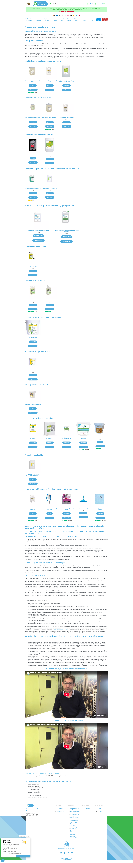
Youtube (100, 811)
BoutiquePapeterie (105, 19)
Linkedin (99, 808)
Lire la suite (33, 158)
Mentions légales (74, 827)
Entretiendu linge (69, 19)
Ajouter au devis (32, 89)
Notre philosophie (74, 816)
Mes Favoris (101, 3)
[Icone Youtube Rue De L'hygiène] (72, 852)
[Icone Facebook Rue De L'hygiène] (64, 852)
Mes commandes (61, 809)
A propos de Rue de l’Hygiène (74, 809)
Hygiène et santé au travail (74, 818)
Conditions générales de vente (73, 830)
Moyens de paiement (73, 833)
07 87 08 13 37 (78, 8)
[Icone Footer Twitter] (68, 852)
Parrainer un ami (61, 811)
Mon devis (93, 3)
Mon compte (77, 3)
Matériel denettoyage (39, 19)
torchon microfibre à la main (61, 629)
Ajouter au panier (33, 85)
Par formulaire (87, 808)
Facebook (100, 809)
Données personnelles (73, 836)
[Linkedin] (61, 852)
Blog (71, 823)
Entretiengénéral (63, 19)
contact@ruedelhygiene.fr (92, 8)
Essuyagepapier (56, 19)
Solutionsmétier (91, 19)
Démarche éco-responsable (74, 821)
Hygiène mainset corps (47, 19)
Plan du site (73, 825)
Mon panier (85, 3)
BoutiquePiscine (98, 19)
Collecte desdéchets (77, 19)
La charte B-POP (74, 814)
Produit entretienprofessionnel (29, 19)
